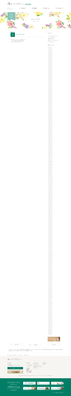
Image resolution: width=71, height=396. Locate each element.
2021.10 (49, 106)
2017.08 (49, 182)
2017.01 (49, 193)
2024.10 (49, 52)
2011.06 (49, 294)
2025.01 (49, 47)
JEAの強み (28, 368)
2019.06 (49, 149)
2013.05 (49, 259)
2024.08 (49, 55)
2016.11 (49, 196)
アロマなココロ (26, 355)
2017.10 (49, 179)
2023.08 (49, 73)
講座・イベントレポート (52, 40)
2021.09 (49, 108)
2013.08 (49, 255)
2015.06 (49, 221)
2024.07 (49, 56)
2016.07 (49, 202)
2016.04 (49, 206)
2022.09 (49, 90)
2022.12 (49, 85)
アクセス (28, 366)
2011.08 (49, 291)
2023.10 (49, 70)
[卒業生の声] (23, 8)
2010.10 (49, 306)
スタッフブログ (20, 355)
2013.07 (49, 256)
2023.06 (49, 76)
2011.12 (49, 285)
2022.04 (49, 97)
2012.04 (49, 279)
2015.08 (49, 218)
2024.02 (49, 64)
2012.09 (49, 271)
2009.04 (49, 333)
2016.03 (49, 208)
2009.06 (49, 330)
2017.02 (49, 191)
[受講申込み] (46, 8)
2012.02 (49, 282)
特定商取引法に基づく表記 (37, 366)
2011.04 (49, 297)
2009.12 (49, 321)
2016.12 (49, 194)
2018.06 (49, 167)
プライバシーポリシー (37, 365)
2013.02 (49, 264)
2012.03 (49, 280)
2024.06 (49, 58)
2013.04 (49, 261)
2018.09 (49, 162)
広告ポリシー (35, 367)
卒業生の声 (28, 369)
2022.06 (49, 94)
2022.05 (49, 96)
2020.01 (49, 138)
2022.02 (49, 100)
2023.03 (49, 81)
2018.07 (49, 165)
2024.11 (49, 50)
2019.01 (49, 156)
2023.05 (49, 78)
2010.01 (49, 320)
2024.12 (49, 49)
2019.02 (49, 155)
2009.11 (49, 323)
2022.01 (49, 102)
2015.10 (49, 215)
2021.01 (49, 120)
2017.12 (49, 176)
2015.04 (49, 224)
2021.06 (49, 112)
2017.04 (49, 188)
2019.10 (49, 143)
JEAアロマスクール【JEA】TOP (12, 355)
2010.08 (49, 309)
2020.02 (49, 137)
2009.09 (49, 326)
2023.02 (49, 82)
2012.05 (49, 277)
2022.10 (49, 88)
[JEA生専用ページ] (60, 8)
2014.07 (49, 238)
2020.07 (49, 129)
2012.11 (49, 268)
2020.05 (49, 132)
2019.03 (49, 153)
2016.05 (49, 205)
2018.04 (49, 170)
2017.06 (49, 185)
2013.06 (49, 258)
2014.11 (49, 232)
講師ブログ (50, 38)
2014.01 (49, 247)
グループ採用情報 (56, 392)
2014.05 (49, 241)
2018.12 (49, 158)
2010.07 (49, 311)
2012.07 (49, 274)
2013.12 (49, 249)
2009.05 (49, 332)
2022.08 (49, 91)
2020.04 (49, 134)
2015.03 (49, 226)
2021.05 (49, 114)
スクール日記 (50, 37)
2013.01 (49, 265)
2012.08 (49, 273)
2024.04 (49, 61)
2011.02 (49, 300)
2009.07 (49, 329)
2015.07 (49, 220)
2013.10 (49, 252)
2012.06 (49, 276)
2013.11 (49, 250)
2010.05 (49, 314)
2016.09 (49, 199)
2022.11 (49, 87)
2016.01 (49, 211)
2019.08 (49, 146)
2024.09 (49, 53)
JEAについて (28, 362)
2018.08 (49, 164)
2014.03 (49, 244)
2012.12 (49, 267)
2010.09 (49, 308)
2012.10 (49, 270)
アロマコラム (50, 41)
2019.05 (49, 150)
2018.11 (49, 159)
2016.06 (49, 203)
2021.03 (49, 117)
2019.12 (49, 140)
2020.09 (49, 126)
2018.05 (49, 168)
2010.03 (49, 317)
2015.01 (49, 229)
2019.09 (49, 144)
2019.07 (49, 147)
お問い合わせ (45, 362)
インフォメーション (52, 35)
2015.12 (49, 212)
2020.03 (49, 135)
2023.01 (49, 84)
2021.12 (49, 103)
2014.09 (49, 235)
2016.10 (49, 197)
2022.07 (49, 93)
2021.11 (49, 105)
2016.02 (49, 209)
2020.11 (49, 123)
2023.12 (49, 67)
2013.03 (49, 262)
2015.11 (49, 214)
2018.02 (49, 173)
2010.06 (49, 312)
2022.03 (49, 99)
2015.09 (49, 217)
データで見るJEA (29, 365)
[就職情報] (34, 8)
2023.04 (49, 79)
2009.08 (49, 327)
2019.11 (49, 141)
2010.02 (49, 318)
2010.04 (49, 315)
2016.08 (49, 200)
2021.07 (49, 111)
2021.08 (49, 109)
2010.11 (49, 305)
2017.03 (49, 190)
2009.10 (49, 324)
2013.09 (49, 253)
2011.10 (49, 288)
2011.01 (49, 302)
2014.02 (49, 246)
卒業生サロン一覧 (28, 370)
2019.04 (49, 152)
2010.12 (49, 303)
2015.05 (49, 223)
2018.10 (49, 161)
